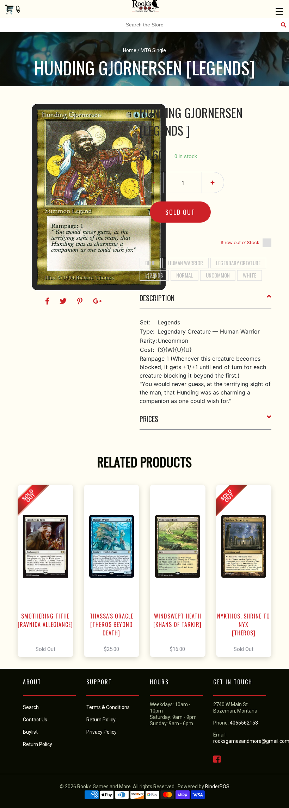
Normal (184, 275)
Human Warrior (185, 263)
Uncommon (218, 275)
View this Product (48, 570)
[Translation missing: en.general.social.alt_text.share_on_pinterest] (81, 301)
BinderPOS (217, 786)
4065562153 (244, 723)
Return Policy (101, 719)
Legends (154, 275)
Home (129, 50)
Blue (150, 263)
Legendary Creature (238, 263)
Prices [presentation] (149, 419)
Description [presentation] (157, 298)
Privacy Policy (101, 732)
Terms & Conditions (108, 707)
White (249, 275)
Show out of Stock (240, 242)
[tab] (206, 301)
